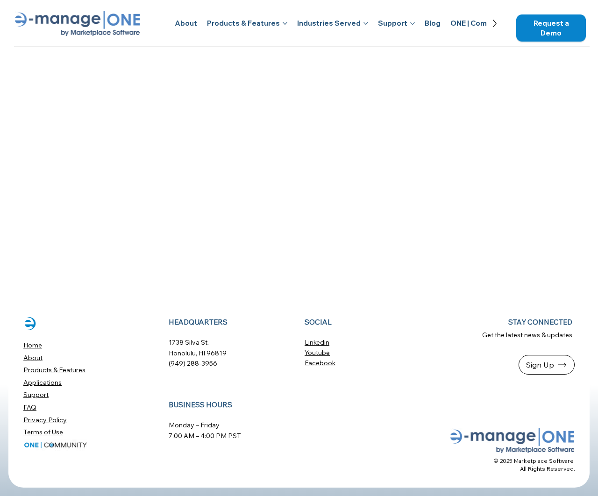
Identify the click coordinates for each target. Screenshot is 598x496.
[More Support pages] (412, 23)
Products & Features (54, 370)
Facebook (320, 363)
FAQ (29, 407)
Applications (42, 382)
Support (36, 394)
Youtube (317, 352)
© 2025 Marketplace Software (534, 460)
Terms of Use (43, 432)
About (33, 358)
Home (32, 345)
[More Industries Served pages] (365, 23)
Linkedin (317, 342)
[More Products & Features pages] (285, 23)
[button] (551, 28)
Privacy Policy (45, 420)
